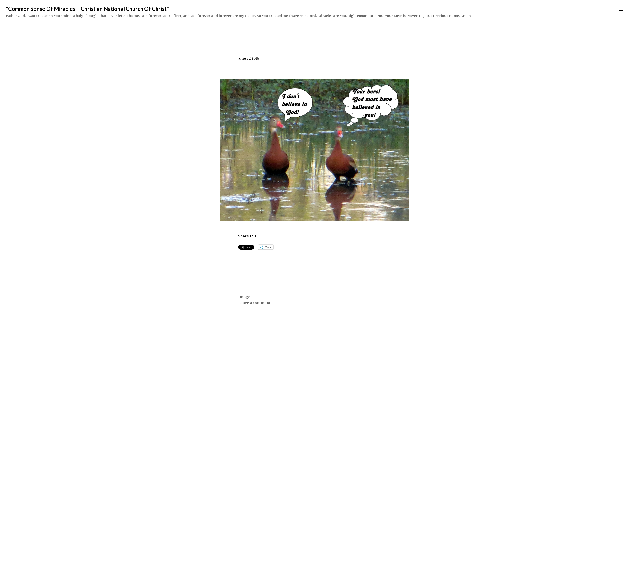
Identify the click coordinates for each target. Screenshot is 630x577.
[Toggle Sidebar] (621, 12)
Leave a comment (254, 303)
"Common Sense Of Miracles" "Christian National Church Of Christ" (87, 8)
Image (244, 297)
